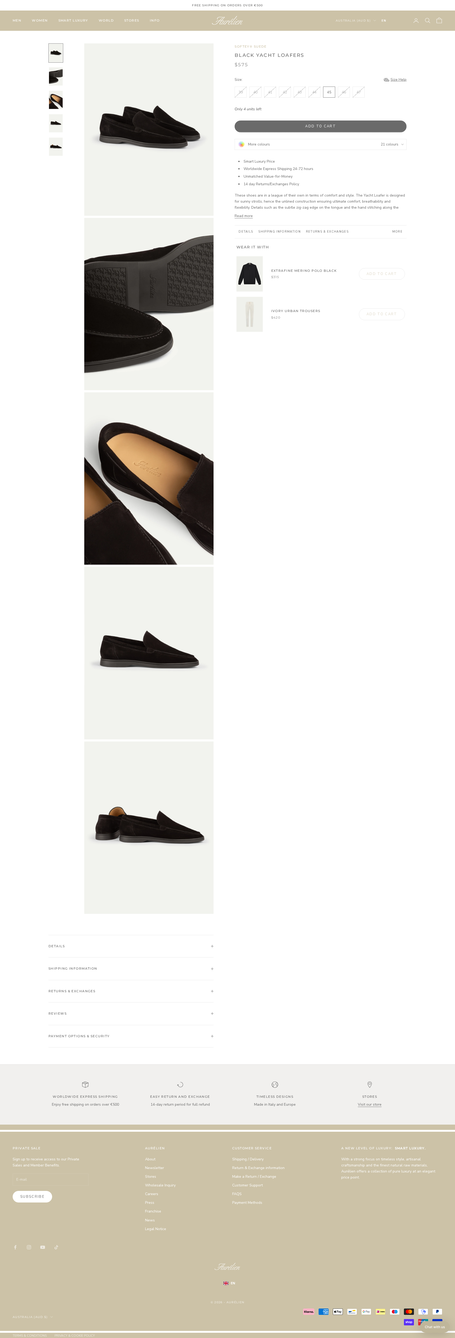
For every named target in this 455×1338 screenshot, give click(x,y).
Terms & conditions (30, 1335)
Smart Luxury (73, 20)
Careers (151, 1193)
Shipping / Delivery (248, 1159)
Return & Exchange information (258, 1167)
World (106, 20)
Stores (131, 20)
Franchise (153, 1211)
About (150, 1159)
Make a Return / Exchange (254, 1176)
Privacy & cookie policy (75, 1335)
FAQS (237, 1193)
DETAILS (246, 232)
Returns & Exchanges (327, 232)
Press (149, 1202)
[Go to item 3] (55, 99)
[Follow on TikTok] (56, 1247)
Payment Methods (247, 1202)
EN (384, 20)
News (150, 1220)
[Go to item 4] (55, 123)
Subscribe (32, 1196)
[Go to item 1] (55, 53)
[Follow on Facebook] (15, 1247)
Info (155, 20)
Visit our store (370, 1104)
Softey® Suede (251, 46)
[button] (435, 1327)
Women (40, 20)
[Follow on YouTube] (42, 1247)
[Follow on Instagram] (29, 1247)
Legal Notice (155, 1228)
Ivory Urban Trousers (295, 311)
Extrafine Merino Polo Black (304, 271)
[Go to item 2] (55, 76)
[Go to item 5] (55, 146)
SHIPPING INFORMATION (279, 232)
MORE (397, 232)
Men (17, 20)
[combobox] (392, 20)
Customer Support (247, 1185)
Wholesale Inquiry (160, 1185)
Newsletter (154, 1167)
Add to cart (320, 126)
